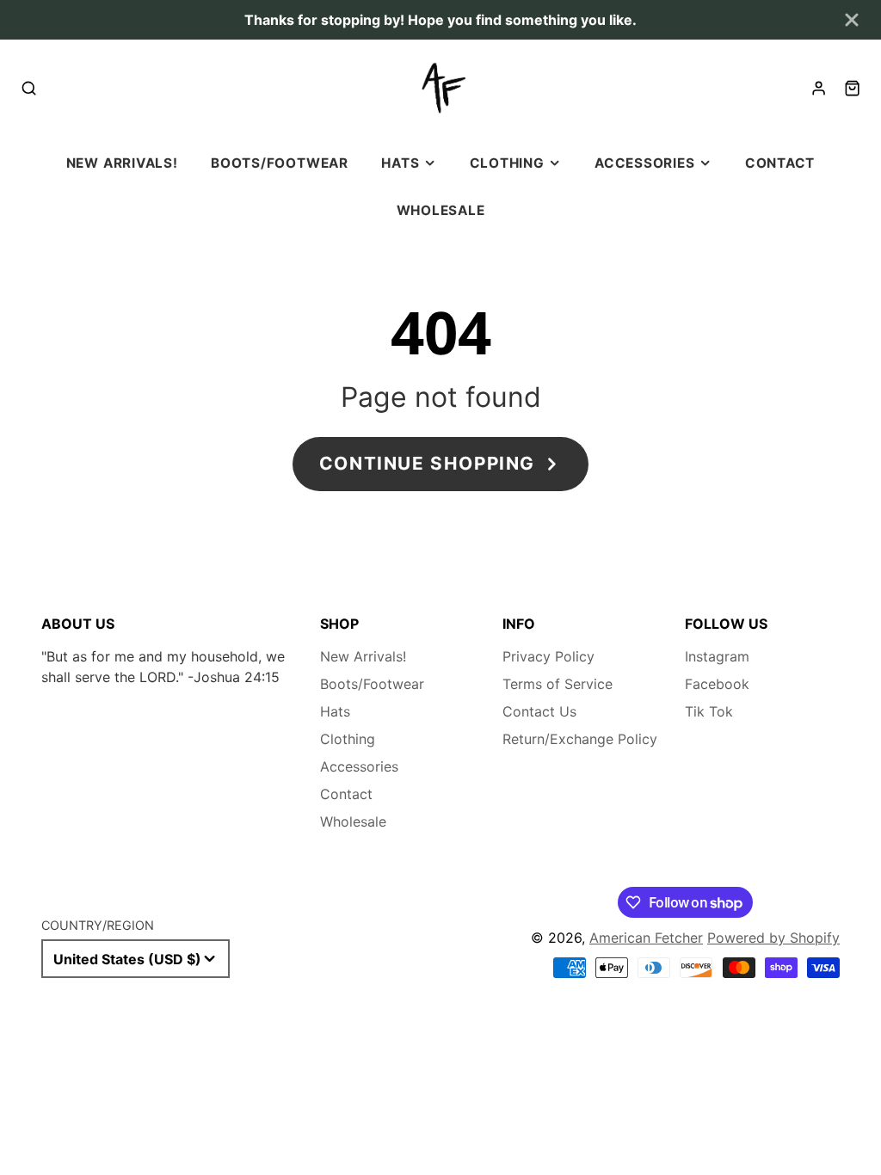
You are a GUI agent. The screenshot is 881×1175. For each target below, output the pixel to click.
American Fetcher (646, 937)
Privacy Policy (548, 656)
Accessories (644, 163)
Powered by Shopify (773, 937)
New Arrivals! (122, 163)
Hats (400, 163)
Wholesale (441, 210)
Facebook (717, 683)
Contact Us (539, 711)
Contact (780, 163)
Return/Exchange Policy (579, 738)
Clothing (507, 163)
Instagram (717, 656)
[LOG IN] (818, 88)
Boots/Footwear (279, 163)
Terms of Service (557, 683)
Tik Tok (709, 711)
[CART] (852, 88)
